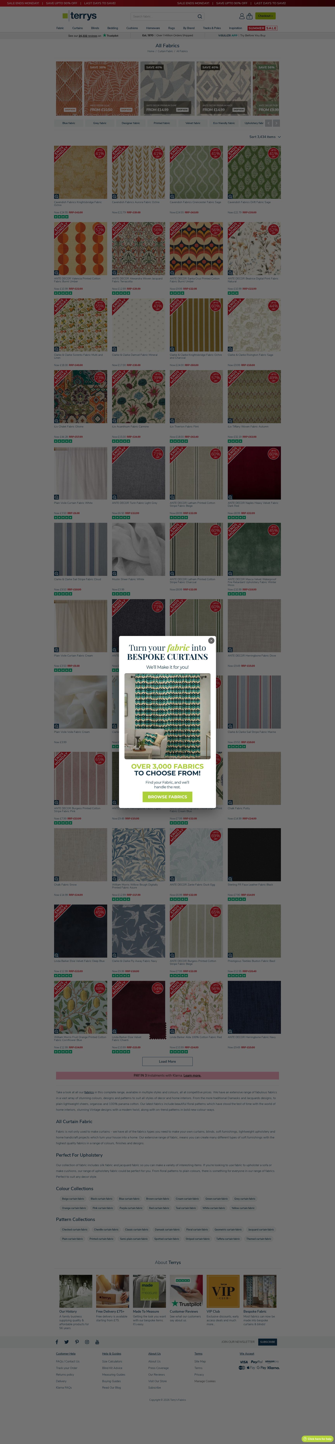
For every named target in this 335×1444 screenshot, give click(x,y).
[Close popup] (211, 641)
